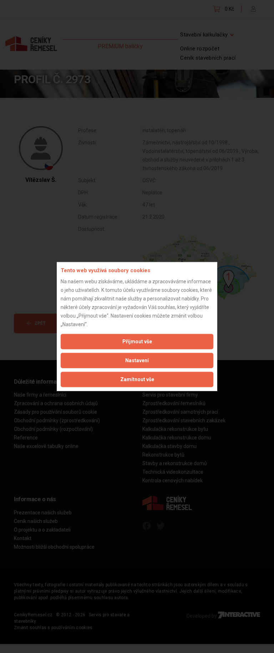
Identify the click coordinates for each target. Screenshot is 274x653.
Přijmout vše (137, 341)
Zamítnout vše (137, 379)
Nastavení (137, 360)
